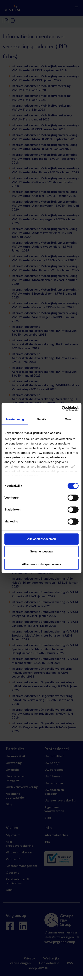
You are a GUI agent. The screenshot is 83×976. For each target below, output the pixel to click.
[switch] (73, 498)
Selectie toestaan (41, 551)
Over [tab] (68, 419)
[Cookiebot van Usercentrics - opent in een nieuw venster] (62, 408)
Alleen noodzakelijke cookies (41, 564)
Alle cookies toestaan (41, 539)
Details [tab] (41, 419)
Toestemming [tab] (15, 419)
